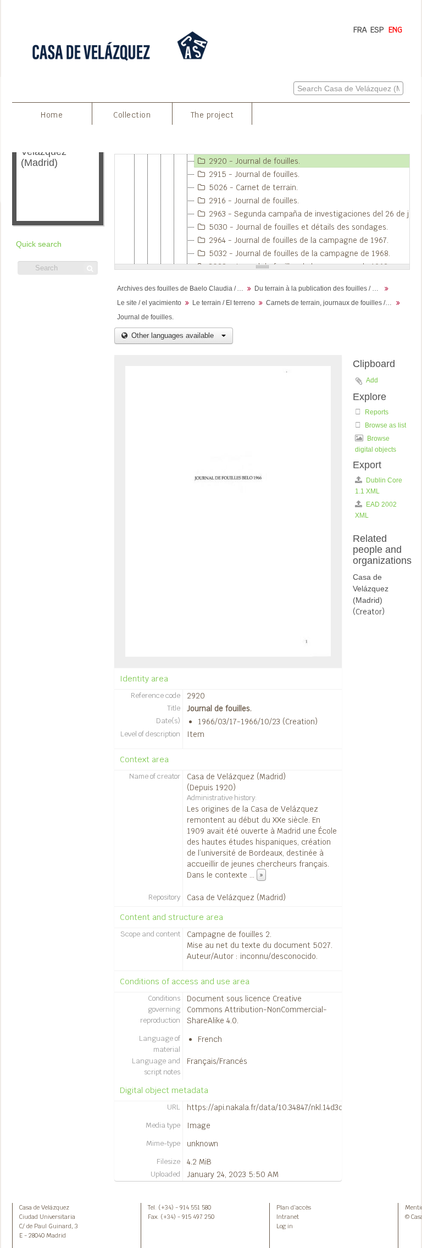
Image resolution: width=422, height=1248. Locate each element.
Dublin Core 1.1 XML (378, 485)
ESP (377, 30)
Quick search (39, 244)
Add (372, 380)
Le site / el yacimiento (149, 303)
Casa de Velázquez (44, 1207)
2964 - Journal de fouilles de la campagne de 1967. (298, 240)
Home (52, 115)
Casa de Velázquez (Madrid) (236, 776)
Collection (132, 115)
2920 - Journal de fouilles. (254, 161)
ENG (395, 30)
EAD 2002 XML (376, 510)
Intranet (287, 1217)
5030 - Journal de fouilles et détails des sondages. (298, 227)
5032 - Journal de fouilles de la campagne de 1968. (299, 253)
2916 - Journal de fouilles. (254, 201)
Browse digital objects (375, 444)
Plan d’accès (293, 1207)
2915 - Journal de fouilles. (254, 174)
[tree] (262, 209)
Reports (375, 412)
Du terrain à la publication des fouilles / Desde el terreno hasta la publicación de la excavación (319, 288)
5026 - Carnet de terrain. (253, 187)
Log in (284, 1226)
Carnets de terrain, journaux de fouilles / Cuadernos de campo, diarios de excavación (330, 303)
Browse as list (384, 425)
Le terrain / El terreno (223, 303)
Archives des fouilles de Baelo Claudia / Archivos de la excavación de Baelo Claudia (181, 288)
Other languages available (172, 335)
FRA (360, 30)
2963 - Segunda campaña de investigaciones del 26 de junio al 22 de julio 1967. (313, 214)
